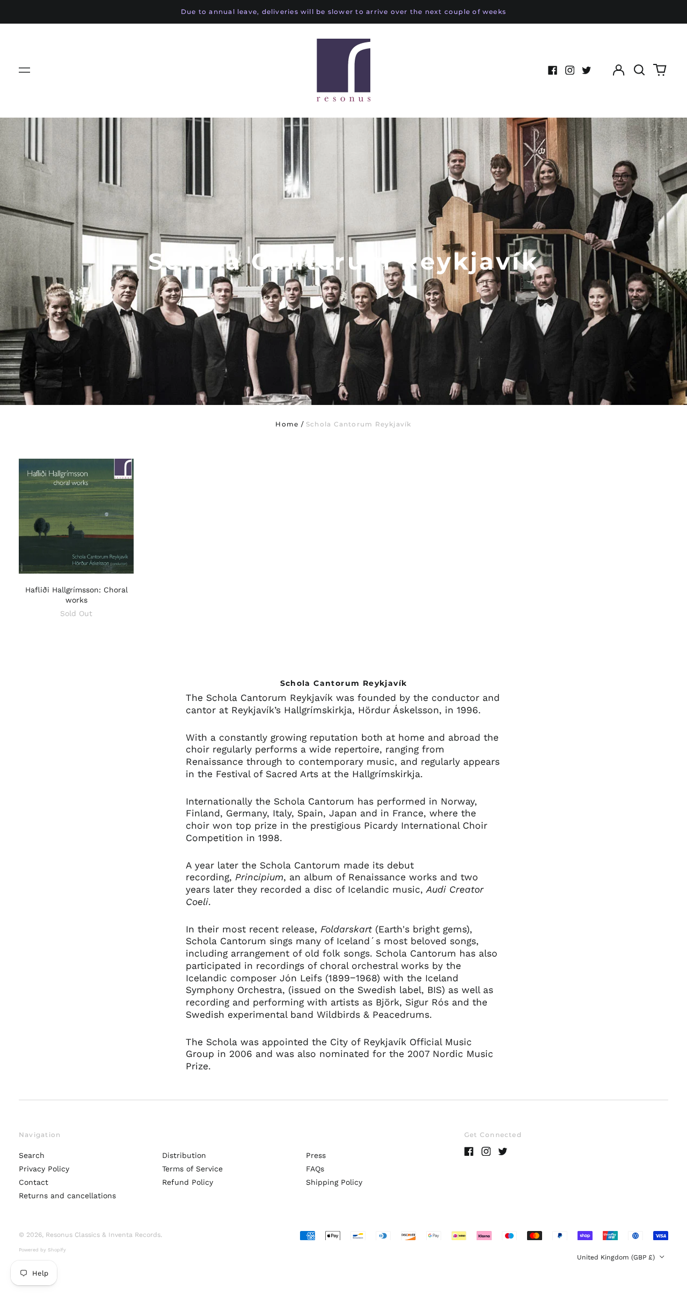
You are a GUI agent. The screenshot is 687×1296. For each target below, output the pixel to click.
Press (316, 1155)
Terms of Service (192, 1168)
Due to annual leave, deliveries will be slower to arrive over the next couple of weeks (343, 12)
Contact (33, 1182)
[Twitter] (586, 70)
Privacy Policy (44, 1168)
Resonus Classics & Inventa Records (103, 1235)
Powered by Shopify (42, 1249)
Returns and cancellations (67, 1195)
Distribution (184, 1155)
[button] (639, 70)
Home (286, 424)
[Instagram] (570, 70)
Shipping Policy (334, 1182)
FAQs (315, 1168)
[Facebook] (553, 70)
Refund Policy (187, 1182)
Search (32, 1155)
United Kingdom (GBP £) (617, 1257)
